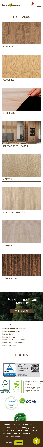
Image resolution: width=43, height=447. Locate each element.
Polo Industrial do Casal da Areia (14, 328)
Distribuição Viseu (9, 345)
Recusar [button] (8, 443)
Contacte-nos (21, 311)
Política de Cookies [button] (12, 437)
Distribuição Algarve (9, 337)
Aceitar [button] (19, 443)
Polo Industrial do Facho (11, 331)
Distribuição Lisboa (9, 334)
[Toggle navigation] (39, 5)
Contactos (8, 324)
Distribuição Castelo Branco (12, 343)
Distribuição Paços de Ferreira (13, 340)
